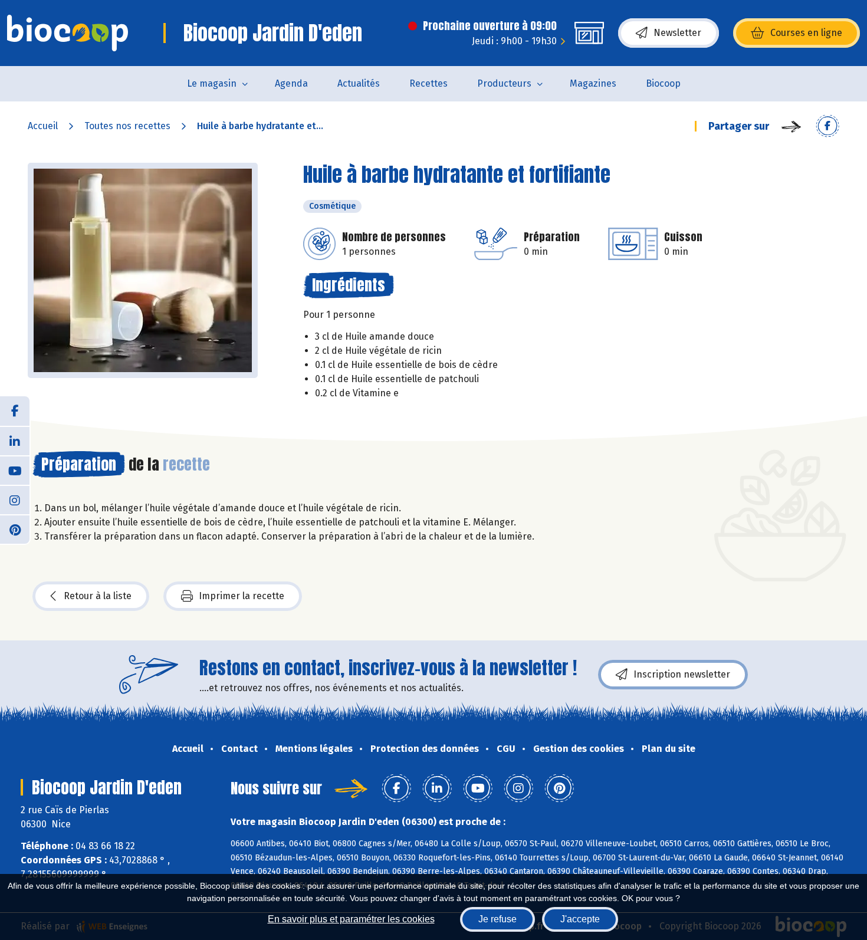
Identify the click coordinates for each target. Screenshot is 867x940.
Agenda (291, 83)
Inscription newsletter (681, 674)
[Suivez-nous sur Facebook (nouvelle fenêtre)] (14, 411)
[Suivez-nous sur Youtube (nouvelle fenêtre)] (14, 470)
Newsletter (677, 32)
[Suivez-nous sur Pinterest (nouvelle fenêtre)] (14, 529)
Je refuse (497, 919)
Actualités (358, 83)
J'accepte (580, 919)
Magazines (593, 83)
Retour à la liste (98, 596)
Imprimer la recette (241, 596)
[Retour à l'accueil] (67, 33)
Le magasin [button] (212, 83)
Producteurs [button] (504, 83)
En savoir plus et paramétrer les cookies (351, 919)
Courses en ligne (806, 32)
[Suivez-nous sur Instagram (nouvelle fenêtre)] (14, 499)
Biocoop (663, 83)
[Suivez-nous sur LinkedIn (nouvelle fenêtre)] (14, 440)
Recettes (428, 83)
